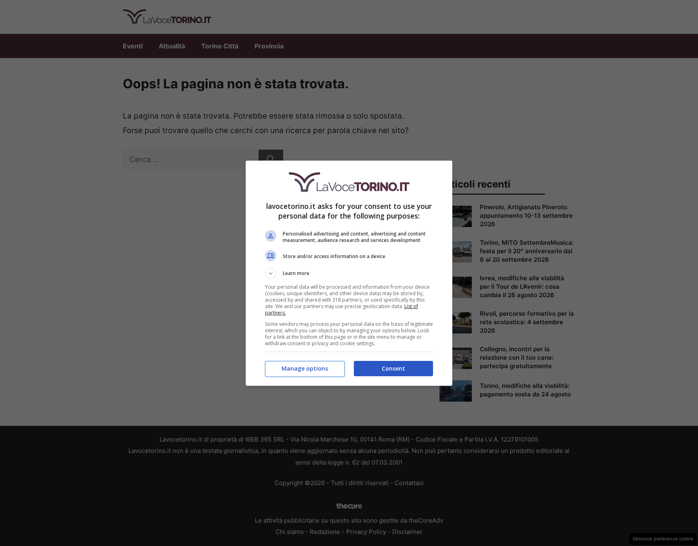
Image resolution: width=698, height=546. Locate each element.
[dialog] (349, 273)
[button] (349, 273)
